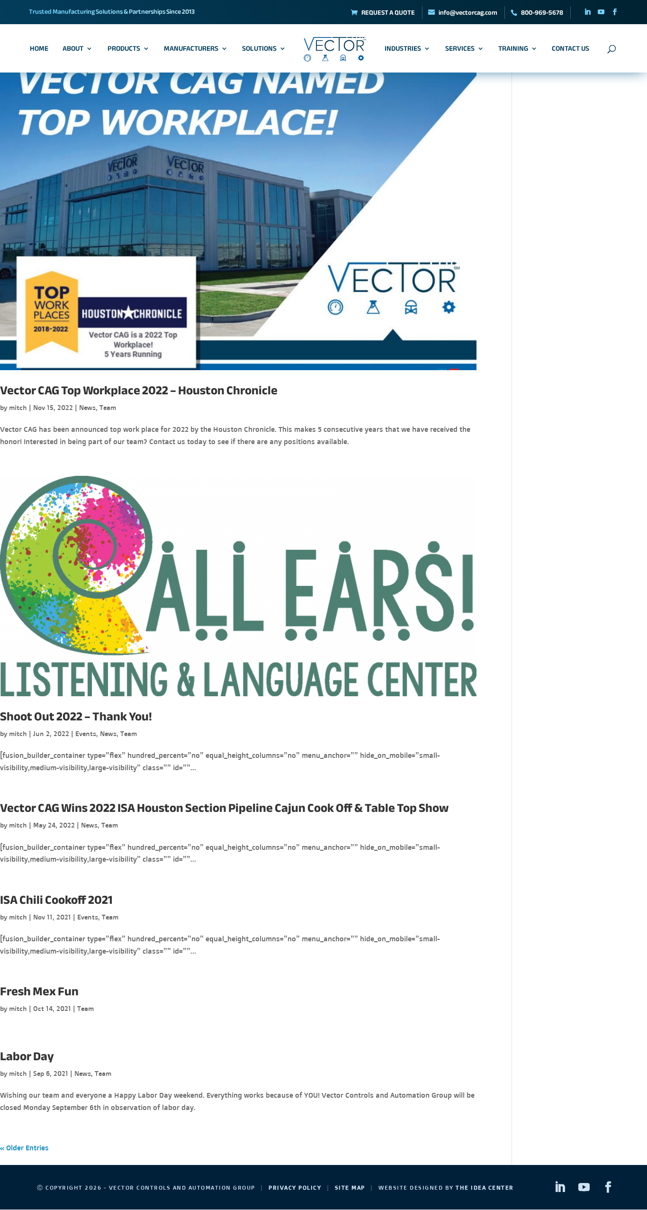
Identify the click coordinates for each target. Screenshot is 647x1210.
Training (513, 50)
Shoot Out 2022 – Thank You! (76, 716)
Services (460, 50)
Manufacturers (191, 50)
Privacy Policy (295, 1187)
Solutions (259, 50)
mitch (18, 407)
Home (39, 50)
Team (107, 407)
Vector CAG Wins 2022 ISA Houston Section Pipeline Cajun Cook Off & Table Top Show (224, 807)
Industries (403, 50)
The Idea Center (485, 1187)
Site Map (350, 1187)
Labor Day (27, 1056)
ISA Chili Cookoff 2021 (56, 899)
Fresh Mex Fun (39, 991)
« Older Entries (24, 1147)
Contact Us (570, 50)
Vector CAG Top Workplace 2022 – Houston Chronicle (139, 390)
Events (85, 733)
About (73, 50)
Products (124, 50)
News (87, 407)
